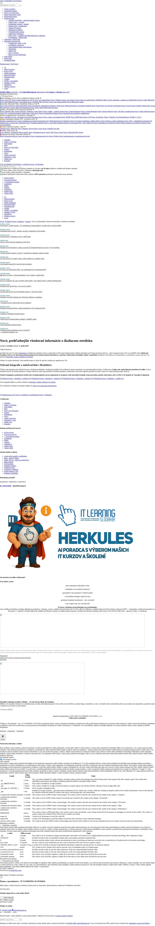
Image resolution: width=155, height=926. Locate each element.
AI (5, 67)
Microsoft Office (9, 75)
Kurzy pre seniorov (68, 100)
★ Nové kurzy (9, 178)
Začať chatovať (8, 897)
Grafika (6, 79)
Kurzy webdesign (18, 117)
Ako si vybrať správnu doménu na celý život (15, 241)
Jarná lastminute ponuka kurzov (10, 324)
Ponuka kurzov (9, 18)
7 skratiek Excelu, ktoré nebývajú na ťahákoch (15, 302)
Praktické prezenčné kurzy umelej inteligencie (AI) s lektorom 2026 (22, 307)
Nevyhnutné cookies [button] (7, 757)
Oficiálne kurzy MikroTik (8, 129)
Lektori (6, 149)
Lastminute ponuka (10, 11)
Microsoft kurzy (5, 108)
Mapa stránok (8, 462)
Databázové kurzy (39, 132)
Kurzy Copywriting (50, 123)
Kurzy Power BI (5, 106)
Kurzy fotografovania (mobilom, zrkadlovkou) (74, 113)
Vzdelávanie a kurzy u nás (17, 43)
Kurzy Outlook (136, 106)
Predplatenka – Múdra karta (17, 37)
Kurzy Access (126, 106)
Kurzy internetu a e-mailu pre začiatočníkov (122, 100)
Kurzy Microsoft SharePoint (20, 108)
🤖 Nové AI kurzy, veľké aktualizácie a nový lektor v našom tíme (22, 274)
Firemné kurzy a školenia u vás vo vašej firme (15, 235)
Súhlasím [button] (3, 731)
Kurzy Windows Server (25, 129)
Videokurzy (8, 189)
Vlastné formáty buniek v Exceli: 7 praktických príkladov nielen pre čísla (24, 252)
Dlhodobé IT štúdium (15, 30)
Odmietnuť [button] (20, 731)
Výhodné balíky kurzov (16, 32)
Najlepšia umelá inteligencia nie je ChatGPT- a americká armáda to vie (15, 330)
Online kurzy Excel (148, 106)
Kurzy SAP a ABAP (37, 108)
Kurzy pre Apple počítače (58, 102)
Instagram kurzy (43, 121)
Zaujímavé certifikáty (11, 469)
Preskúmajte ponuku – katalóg (18, 24)
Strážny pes (12, 51)
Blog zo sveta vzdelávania (17, 55)
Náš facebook (8, 464)
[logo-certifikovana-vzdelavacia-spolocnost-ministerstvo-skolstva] (72, 647)
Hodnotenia (8, 151)
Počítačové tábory (102, 100)
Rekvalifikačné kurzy (12, 102)
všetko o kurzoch (10, 155)
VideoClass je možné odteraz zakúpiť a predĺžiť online (18, 318)
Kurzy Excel (8, 71)
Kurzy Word (96, 106)
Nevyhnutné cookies (9, 759)
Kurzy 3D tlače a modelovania (124, 111)
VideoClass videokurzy (16, 34)
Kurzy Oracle (58, 132)
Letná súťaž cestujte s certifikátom (15, 456)
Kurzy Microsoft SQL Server (73, 132)
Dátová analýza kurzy (25, 132)
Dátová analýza (9, 69)
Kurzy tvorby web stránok (52, 117)
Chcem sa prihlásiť (6, 709)
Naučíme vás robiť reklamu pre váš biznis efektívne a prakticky (21, 296)
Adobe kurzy (25, 113)
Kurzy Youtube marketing (34, 123)
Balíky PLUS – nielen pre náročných (16, 460)
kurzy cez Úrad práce (11, 147)
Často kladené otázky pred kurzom (20, 47)
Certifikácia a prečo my (16, 45)
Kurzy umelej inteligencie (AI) (22, 100)
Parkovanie (8, 58)
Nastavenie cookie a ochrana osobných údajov (15, 658)
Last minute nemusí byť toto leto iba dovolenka (16, 263)
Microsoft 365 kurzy (51, 108)
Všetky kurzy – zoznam (16, 22)
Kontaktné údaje (9, 60)
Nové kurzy (14, 64)
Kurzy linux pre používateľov (86, 100)
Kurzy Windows (56, 100)
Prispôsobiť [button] (4, 656)
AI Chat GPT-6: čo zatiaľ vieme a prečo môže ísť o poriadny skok (22, 257)
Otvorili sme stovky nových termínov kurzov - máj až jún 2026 (21, 291)
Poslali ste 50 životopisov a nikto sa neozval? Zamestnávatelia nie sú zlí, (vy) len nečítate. (30, 246)
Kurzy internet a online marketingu (112, 121)
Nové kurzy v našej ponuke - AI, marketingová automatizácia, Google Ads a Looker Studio (30, 224)
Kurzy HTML (66, 117)
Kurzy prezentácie (115, 106)
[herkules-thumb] (70, 573)
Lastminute (8, 184)
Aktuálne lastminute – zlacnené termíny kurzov (24, 20)
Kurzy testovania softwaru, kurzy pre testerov (15, 136)
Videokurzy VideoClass (12, 39)
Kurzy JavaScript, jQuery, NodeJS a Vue (105, 117)
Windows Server (9, 87)
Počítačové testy (9, 468)
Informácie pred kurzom (12, 41)
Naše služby (8, 56)
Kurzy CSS (87, 117)
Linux (6, 88)
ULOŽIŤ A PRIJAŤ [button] (7, 868)
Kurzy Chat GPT (5, 100)
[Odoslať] (21, 919)
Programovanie (9, 77)
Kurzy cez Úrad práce (11, 13)
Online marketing (10, 73)
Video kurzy (35, 113)
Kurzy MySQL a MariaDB (9, 132)
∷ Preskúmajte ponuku (11, 182)
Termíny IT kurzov (14, 28)
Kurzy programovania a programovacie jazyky (74, 136)
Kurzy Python (54, 136)
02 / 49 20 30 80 (5, 486)
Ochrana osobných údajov (64, 916)
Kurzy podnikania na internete (28, 121)
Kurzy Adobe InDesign (142, 111)
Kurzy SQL (50, 132)
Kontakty (7, 161)
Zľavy (6, 153)
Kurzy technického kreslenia (48, 113)
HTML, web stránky (11, 81)
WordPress (7, 85)
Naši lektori (12, 49)
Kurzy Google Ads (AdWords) (15, 123)
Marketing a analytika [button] (7, 823)
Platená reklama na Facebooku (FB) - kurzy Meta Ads (75, 123)
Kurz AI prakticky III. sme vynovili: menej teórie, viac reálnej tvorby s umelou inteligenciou (30, 280)
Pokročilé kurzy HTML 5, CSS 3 (130, 117)
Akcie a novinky (9, 9)
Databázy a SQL (9, 83)
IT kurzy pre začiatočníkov (42, 100)
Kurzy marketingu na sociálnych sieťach (107, 123)
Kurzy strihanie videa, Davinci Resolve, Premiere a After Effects (21, 111)
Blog (5, 145)
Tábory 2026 (8, 193)
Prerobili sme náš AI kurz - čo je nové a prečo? (15, 285)
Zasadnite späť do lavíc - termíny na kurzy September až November (22, 230)
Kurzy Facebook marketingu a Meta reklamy (85, 121)
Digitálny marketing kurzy (9, 121)
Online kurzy (8, 191)
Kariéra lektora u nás (11, 471)
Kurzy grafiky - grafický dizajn (53, 111)
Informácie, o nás (10, 157)
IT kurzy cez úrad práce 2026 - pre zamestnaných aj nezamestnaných (23, 268)
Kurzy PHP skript (77, 117)
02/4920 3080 (7, 910)
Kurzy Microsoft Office (19, 106)
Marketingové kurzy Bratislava (60, 121)
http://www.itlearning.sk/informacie (45, 386)
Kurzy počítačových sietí (51, 129)
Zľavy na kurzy (13, 53)
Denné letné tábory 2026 (12, 15)
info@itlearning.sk (19, 910)
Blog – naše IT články (11, 458)
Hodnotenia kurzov (10, 16)
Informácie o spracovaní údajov (139, 923)
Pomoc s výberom (10, 142)
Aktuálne (7, 140)
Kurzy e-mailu (142, 100)
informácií (22, 353)
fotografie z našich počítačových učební (19, 357)
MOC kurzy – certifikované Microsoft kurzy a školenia (26, 36)
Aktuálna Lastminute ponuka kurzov (12, 313)
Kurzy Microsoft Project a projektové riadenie (76, 106)
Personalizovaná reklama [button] (8, 859)
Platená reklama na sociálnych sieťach (133, 123)
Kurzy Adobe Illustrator (89, 111)
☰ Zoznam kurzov (10, 180)
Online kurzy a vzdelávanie (17, 26)
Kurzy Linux (38, 129)
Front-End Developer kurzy (33, 117)
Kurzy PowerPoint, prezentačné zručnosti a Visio (44, 106)
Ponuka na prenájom (11, 473)
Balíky (6, 186)
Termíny (7, 188)
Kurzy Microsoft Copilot (75, 102)
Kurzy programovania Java (40, 136)
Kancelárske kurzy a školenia (29, 102)
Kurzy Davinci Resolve (105, 111)
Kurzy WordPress (6, 117)
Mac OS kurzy (44, 102)
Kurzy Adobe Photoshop (72, 111)
